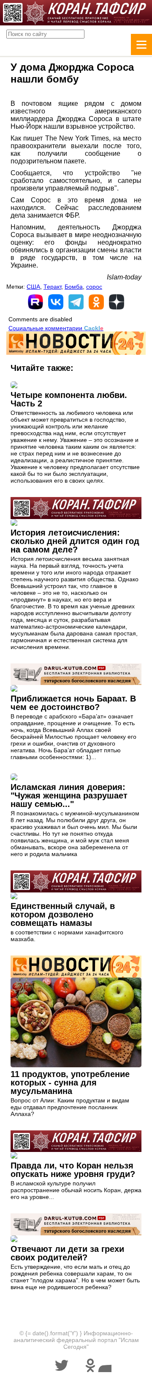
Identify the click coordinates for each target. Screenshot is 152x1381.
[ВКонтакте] (55, 301)
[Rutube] (35, 301)
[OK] (96, 301)
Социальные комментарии (55, 328)
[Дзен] (116, 301)
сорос (94, 286)
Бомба (74, 286)
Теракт (52, 286)
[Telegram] (76, 301)
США (33, 286)
